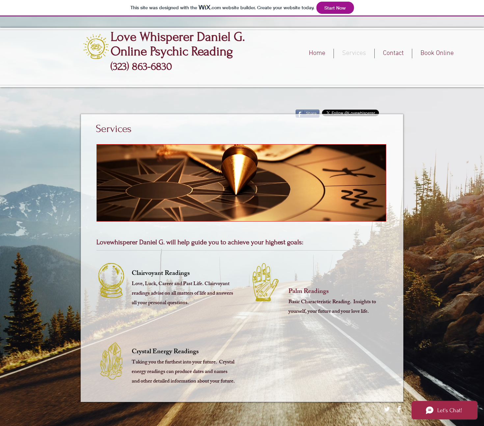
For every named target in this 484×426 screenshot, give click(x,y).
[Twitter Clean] (387, 409)
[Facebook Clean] (399, 409)
